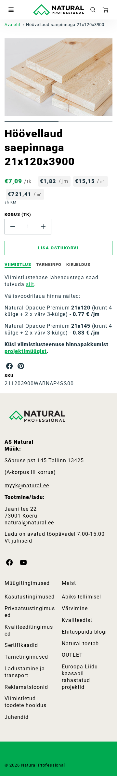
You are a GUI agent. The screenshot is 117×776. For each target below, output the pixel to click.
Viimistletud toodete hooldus (25, 701)
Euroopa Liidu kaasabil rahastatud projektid (80, 677)
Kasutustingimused (29, 597)
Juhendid (17, 717)
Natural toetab (80, 643)
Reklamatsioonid (26, 687)
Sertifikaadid (21, 645)
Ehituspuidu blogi (84, 632)
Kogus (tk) (18, 214)
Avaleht (12, 24)
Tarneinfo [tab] (48, 264)
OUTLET (72, 655)
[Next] (109, 82)
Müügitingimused (27, 583)
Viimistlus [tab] (18, 264)
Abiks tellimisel (81, 597)
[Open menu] (11, 9)
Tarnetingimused (26, 657)
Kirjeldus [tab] (78, 264)
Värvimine (75, 608)
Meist (69, 583)
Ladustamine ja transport (25, 671)
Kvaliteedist (77, 620)
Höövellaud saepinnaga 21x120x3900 (65, 24)
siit (30, 284)
